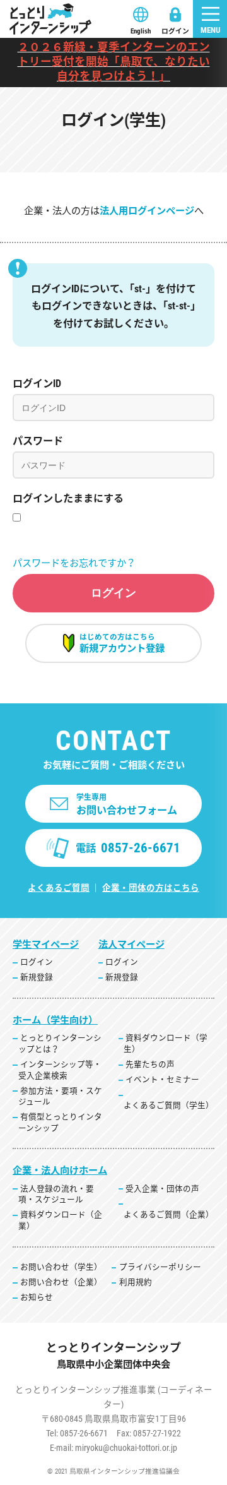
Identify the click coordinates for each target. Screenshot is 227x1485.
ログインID (37, 384)
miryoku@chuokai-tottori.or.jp (126, 1448)
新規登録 (36, 977)
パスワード (38, 441)
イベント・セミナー (162, 1079)
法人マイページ (131, 944)
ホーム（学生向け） (55, 1020)
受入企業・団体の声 (162, 1188)
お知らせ (36, 1297)
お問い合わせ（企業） (61, 1282)
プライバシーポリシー (160, 1267)
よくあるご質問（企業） (169, 1214)
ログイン (175, 31)
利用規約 (135, 1282)
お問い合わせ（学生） (61, 1267)
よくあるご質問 (59, 888)
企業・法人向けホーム (60, 1170)
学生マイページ (46, 944)
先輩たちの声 (150, 1064)
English (141, 31)
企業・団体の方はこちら (150, 888)
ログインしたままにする (68, 498)
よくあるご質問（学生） (169, 1105)
